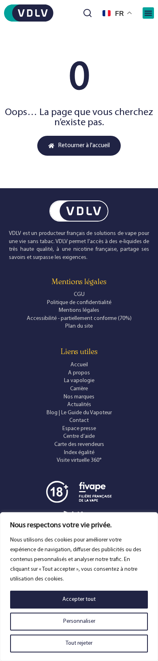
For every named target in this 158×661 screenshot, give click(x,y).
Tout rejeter (79, 643)
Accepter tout (79, 599)
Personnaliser (79, 621)
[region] (79, 586)
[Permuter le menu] (148, 13)
